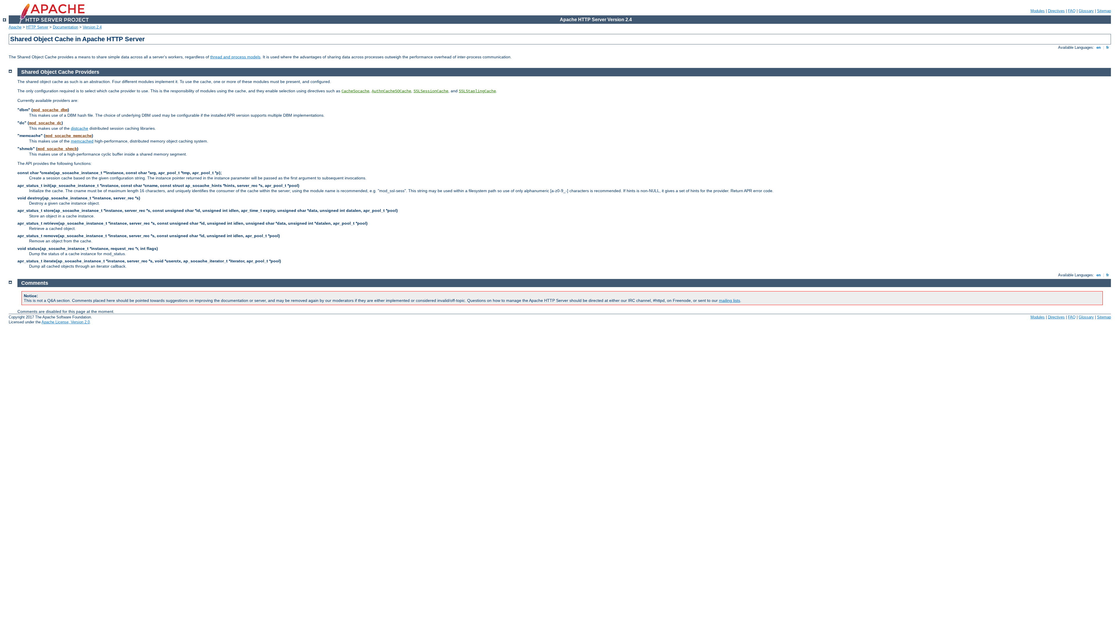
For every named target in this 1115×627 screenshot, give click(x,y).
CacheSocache (355, 91)
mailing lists (729, 300)
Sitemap (1104, 11)
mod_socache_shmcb (57, 149)
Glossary (1086, 11)
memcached (82, 141)
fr (1107, 47)
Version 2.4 (92, 27)
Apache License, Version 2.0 (66, 322)
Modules (1038, 11)
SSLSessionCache (430, 91)
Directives (1056, 11)
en (1098, 47)
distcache (79, 128)
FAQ (1072, 11)
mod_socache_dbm (50, 110)
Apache (15, 27)
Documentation (65, 27)
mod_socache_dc (45, 123)
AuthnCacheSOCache (391, 91)
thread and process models (235, 57)
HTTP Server (37, 27)
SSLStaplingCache (477, 91)
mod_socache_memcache (68, 136)
